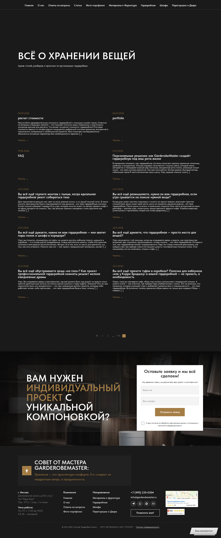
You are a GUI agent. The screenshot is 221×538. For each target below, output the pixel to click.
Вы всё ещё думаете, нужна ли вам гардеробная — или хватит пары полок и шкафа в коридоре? (62, 234)
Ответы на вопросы (59, 5)
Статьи (78, 5)
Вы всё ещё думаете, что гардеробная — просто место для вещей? (154, 234)
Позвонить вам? (145, 512)
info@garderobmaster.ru (143, 497)
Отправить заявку (170, 412)
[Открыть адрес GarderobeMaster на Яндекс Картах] (182, 499)
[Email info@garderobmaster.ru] (153, 503)
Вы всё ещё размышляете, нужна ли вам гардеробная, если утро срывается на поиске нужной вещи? (155, 196)
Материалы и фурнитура (106, 498)
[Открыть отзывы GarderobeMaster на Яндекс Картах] (182, 512)
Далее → (124, 335)
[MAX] (146, 503)
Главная (29, 5)
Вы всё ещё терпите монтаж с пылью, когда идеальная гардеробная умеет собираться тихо (57, 196)
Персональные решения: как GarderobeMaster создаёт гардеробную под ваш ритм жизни (152, 157)
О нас (41, 5)
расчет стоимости (30, 118)
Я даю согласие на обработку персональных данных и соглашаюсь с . (172, 424)
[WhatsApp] (140, 503)
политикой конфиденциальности (170, 426)
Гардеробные (148, 5)
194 (118, 336)
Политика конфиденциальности (147, 527)
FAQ (21, 155)
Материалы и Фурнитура (123, 5)
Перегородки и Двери (184, 5)
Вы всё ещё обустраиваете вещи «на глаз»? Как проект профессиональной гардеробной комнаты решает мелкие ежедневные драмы (59, 274)
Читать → (23, 140)
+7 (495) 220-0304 (142, 492)
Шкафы (164, 5)
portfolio (118, 118)
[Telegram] (133, 503)
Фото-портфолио (95, 5)
